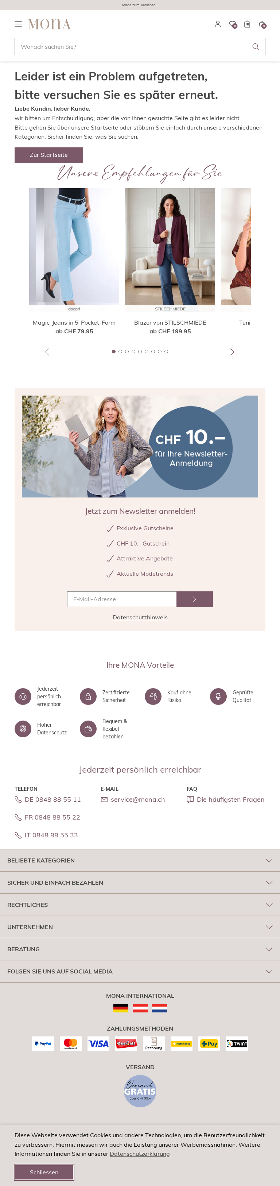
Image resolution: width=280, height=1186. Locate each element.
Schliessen (44, 1172)
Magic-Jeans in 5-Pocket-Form (74, 322)
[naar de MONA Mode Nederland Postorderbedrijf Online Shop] (159, 1008)
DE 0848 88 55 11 (53, 799)
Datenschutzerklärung (140, 1153)
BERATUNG (23, 949)
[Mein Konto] (218, 24)
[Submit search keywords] (255, 46)
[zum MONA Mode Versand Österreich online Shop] (140, 1008)
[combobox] (140, 46)
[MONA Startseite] (49, 24)
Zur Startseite (49, 154)
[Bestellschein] (247, 24)
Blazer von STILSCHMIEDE (170, 322)
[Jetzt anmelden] (194, 599)
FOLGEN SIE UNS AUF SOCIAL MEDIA (60, 971)
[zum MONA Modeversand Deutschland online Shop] (120, 1008)
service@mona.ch (138, 799)
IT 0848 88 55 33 (51, 835)
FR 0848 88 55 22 (52, 817)
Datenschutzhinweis (140, 617)
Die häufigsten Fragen (231, 799)
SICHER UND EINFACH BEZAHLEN (55, 882)
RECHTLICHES (27, 904)
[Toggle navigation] (18, 24)
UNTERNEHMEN (30, 927)
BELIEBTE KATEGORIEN (41, 860)
